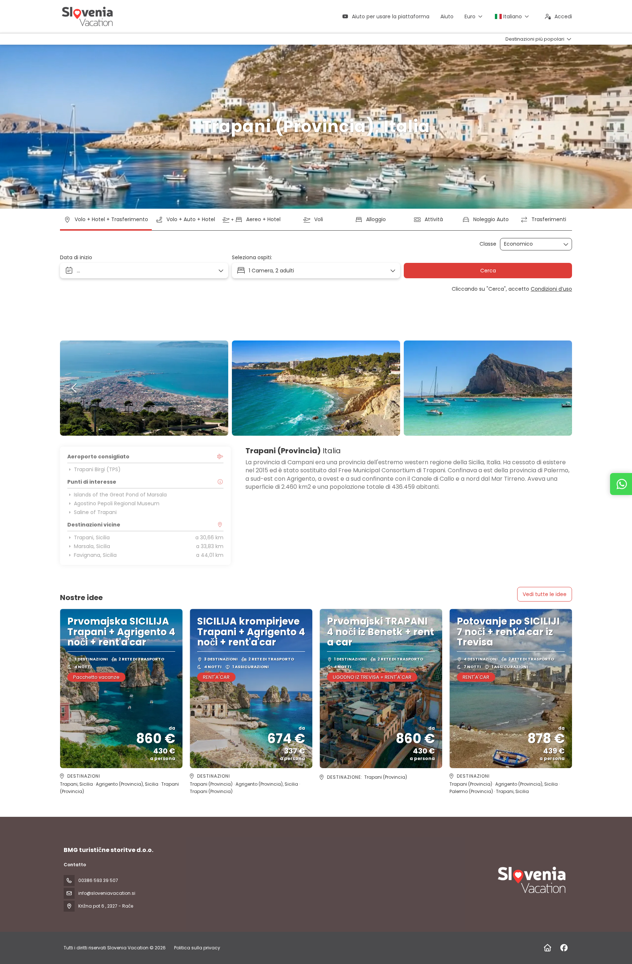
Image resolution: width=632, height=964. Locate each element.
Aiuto (447, 16)
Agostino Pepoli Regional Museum (116, 503)
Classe (487, 244)
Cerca (488, 270)
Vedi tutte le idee (545, 594)
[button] (74, 388)
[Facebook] (563, 948)
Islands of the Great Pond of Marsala (120, 494)
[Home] (547, 948)
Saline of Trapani (95, 512)
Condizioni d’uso (551, 289)
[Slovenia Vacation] (531, 880)
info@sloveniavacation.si (106, 893)
